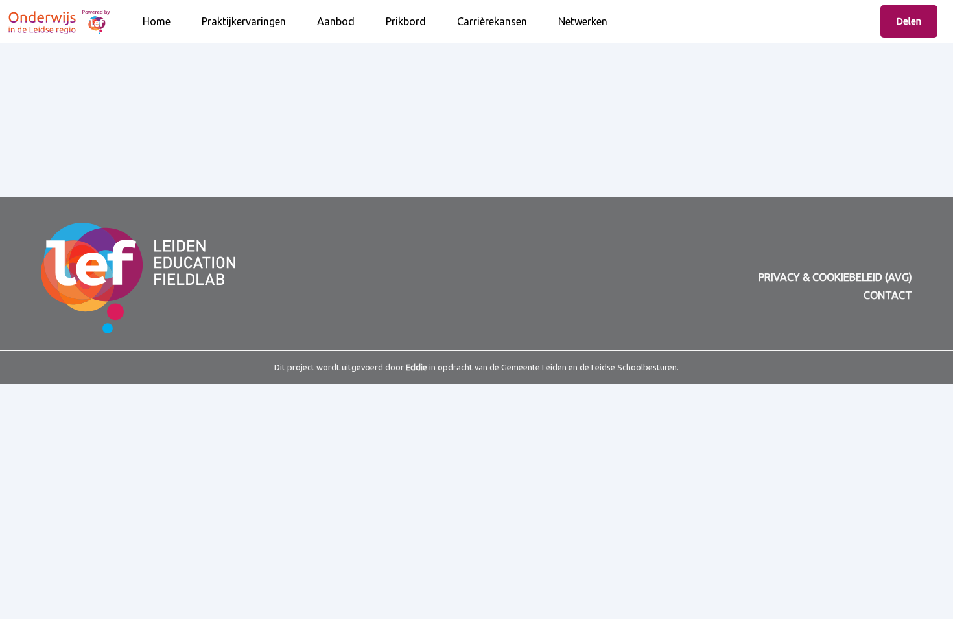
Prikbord (406, 21)
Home (157, 21)
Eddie (416, 367)
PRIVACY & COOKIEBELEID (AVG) (835, 277)
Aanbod (336, 21)
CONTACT (888, 295)
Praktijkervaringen (244, 21)
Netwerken (582, 21)
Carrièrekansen (492, 21)
